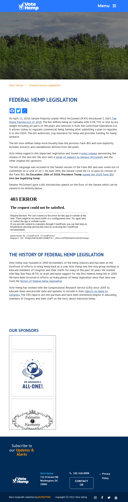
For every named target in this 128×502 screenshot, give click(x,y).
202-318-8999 (81, 473)
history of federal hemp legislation (41, 281)
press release (89, 153)
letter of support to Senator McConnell (79, 157)
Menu (104, 5)
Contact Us (81, 483)
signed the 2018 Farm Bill (98, 174)
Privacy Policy (106, 476)
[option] (32, 367)
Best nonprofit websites (21, 497)
